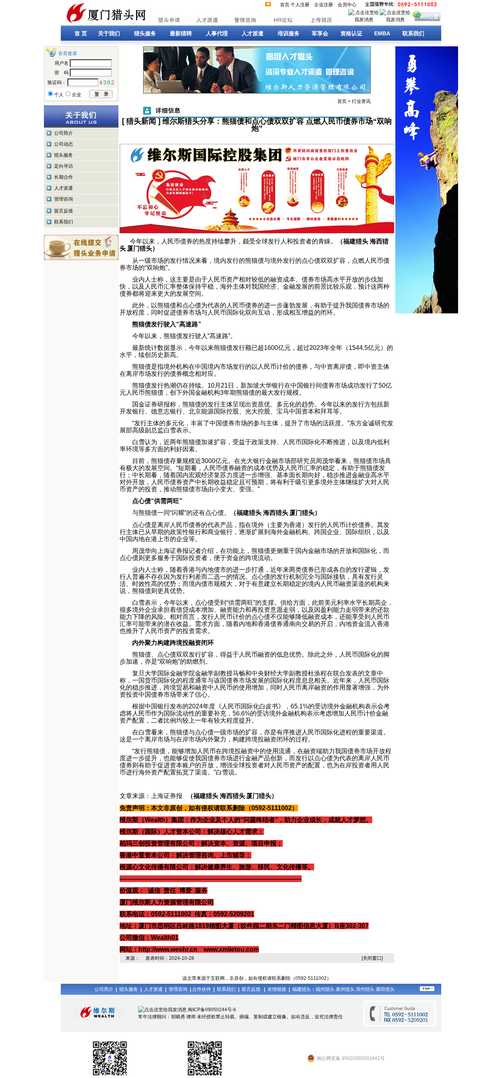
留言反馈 (63, 211)
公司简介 (63, 133)
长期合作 (63, 177)
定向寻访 (63, 166)
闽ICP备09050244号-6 (212, 1009)
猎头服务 (63, 155)
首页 (284, 4)
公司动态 (63, 144)
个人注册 (300, 4)
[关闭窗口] (372, 958)
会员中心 (347, 4)
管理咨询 (63, 199)
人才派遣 (63, 188)
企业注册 (323, 4)
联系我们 (63, 222)
